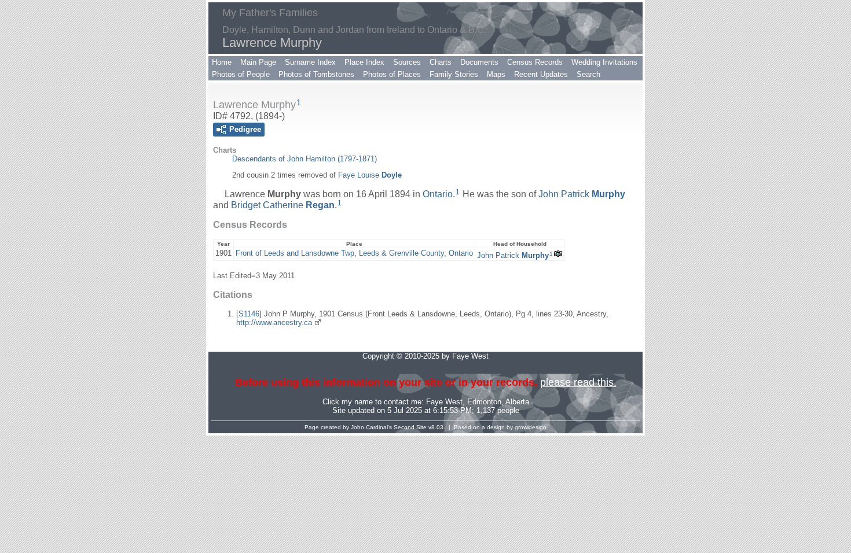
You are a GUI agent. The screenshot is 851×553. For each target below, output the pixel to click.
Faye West (444, 401)
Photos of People (241, 74)
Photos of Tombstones (316, 74)
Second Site (410, 427)
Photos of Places (392, 74)
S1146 (249, 313)
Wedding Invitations (604, 62)
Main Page (258, 62)
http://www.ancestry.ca (274, 322)
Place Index (364, 62)
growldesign (530, 427)
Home (222, 62)
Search (588, 74)
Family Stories (454, 74)
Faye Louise (370, 175)
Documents (479, 62)
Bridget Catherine (283, 205)
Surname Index (310, 62)
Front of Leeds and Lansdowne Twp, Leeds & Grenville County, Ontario (354, 253)
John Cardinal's (371, 427)
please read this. (578, 382)
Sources (407, 62)
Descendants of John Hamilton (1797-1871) (304, 158)
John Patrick (581, 194)
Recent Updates (541, 74)
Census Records (535, 62)
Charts (441, 62)
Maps (496, 74)
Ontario (438, 194)
